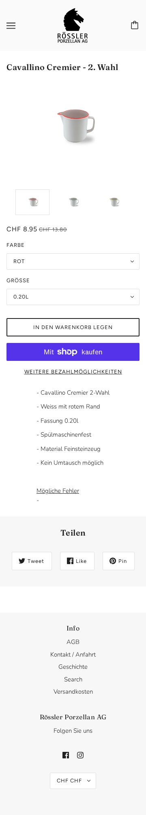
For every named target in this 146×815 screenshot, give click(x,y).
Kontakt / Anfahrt (73, 654)
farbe (15, 245)
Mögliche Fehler (57, 491)
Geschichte (73, 667)
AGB (73, 642)
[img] (65, 755)
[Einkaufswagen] (136, 25)
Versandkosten (73, 692)
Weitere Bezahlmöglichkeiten (73, 372)
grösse (18, 280)
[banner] (73, 25)
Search (73, 679)
